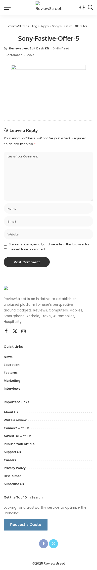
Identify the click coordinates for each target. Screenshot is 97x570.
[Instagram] (23, 331)
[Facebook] (6, 331)
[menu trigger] (8, 7)
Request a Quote (25, 524)
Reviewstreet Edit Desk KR (29, 48)
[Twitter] (14, 331)
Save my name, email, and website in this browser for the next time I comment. (49, 246)
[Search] (90, 7)
